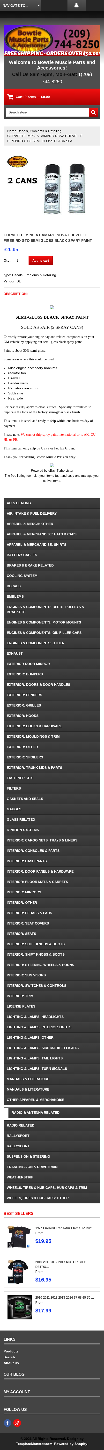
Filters (14, 788)
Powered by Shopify (70, 1444)
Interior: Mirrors (24, 892)
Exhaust (15, 653)
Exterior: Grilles (24, 705)
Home (11, 131)
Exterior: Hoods (22, 716)
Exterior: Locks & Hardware (34, 726)
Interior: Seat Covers (28, 923)
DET (19, 281)
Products (11, 1351)
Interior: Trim (20, 996)
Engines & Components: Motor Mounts (44, 622)
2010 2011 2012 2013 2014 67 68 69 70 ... (64, 1297)
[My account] (76, 5)
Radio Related (20, 1125)
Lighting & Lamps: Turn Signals (37, 1069)
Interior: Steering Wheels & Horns (40, 965)
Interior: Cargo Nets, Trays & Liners (42, 840)
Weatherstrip (20, 1177)
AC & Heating (19, 503)
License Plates (21, 1006)
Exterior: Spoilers (25, 757)
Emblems (15, 596)
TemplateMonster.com (34, 1444)
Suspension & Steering (28, 1156)
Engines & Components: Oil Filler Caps (44, 633)
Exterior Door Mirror (28, 664)
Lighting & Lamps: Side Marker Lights (43, 1048)
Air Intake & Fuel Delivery (32, 513)
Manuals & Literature (28, 1079)
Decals (14, 586)
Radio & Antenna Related (35, 1112)
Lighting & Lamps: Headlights (35, 1017)
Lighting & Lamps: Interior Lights (39, 1027)
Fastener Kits (20, 778)
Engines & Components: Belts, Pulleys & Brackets (45, 609)
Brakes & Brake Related (30, 565)
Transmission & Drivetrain (32, 1167)
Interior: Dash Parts (27, 861)
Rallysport (18, 1136)
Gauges (14, 809)
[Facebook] (7, 1423)
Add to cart (40, 260)
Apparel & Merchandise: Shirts (36, 544)
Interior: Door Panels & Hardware (40, 871)
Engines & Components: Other (35, 643)
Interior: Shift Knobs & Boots (36, 944)
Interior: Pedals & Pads (29, 913)
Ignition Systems (23, 830)
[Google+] (17, 1423)
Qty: (7, 260)
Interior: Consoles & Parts (33, 851)
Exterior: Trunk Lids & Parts (34, 768)
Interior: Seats (21, 934)
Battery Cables (22, 555)
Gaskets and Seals (25, 799)
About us (11, 1363)
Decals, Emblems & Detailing (39, 131)
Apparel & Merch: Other (30, 524)
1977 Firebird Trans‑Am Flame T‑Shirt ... (65, 1228)
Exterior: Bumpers (25, 674)
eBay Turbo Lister (60, 470)
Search (9, 1357)
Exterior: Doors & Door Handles (38, 684)
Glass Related (21, 819)
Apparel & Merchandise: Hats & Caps (41, 534)
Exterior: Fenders (24, 695)
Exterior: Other (22, 747)
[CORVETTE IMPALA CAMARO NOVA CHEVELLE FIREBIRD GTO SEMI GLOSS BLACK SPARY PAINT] (52, 155)
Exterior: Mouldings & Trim (33, 736)
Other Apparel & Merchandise (35, 1100)
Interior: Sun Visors (26, 975)
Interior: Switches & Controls (36, 986)
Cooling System (22, 576)
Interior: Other (22, 902)
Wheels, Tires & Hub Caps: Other (38, 1198)
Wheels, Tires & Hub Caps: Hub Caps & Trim (47, 1188)
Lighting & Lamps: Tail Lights (35, 1058)
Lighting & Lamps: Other (30, 1037)
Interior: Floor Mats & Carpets (37, 882)
